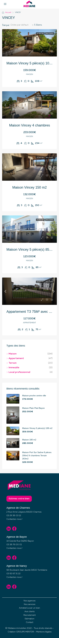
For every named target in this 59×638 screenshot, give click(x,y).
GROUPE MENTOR (25, 632)
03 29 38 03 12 (13, 516)
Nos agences (29, 601)
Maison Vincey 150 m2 (29, 187)
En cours (49, 33)
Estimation (29, 619)
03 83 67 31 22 (13, 574)
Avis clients (29, 612)
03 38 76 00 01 (14, 545)
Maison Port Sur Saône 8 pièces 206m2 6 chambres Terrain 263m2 (36, 455)
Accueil (8, 12)
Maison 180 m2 (29, 440)
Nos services (29, 604)
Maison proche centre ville (34, 395)
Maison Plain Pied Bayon (33, 408)
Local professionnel (19, 372)
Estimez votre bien (19, 499)
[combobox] (22, 25)
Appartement (16, 358)
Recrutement (29, 615)
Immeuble (14, 368)
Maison (13, 354)
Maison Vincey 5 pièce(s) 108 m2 (31, 63)
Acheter (40, 33)
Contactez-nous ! (14, 519)
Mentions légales (43, 632)
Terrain (13, 363)
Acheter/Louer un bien (29, 608)
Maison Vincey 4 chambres (29, 125)
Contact (29, 622)
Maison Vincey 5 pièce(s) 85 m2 (30, 249)
